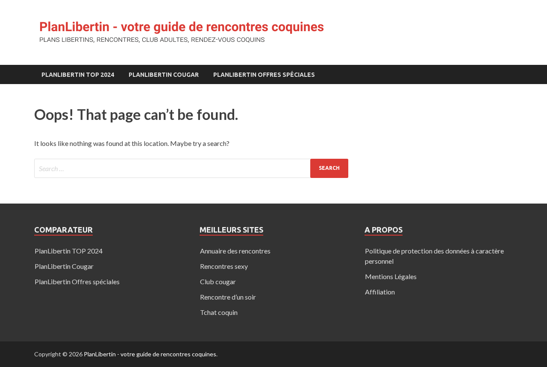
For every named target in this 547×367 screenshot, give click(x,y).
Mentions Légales (391, 276)
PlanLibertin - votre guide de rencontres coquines (150, 354)
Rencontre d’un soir (228, 297)
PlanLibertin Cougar (164, 74)
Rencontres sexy (224, 266)
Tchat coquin (219, 312)
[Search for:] (191, 168)
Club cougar (218, 281)
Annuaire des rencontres (235, 251)
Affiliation (380, 292)
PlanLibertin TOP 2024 (77, 74)
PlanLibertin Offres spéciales (264, 74)
